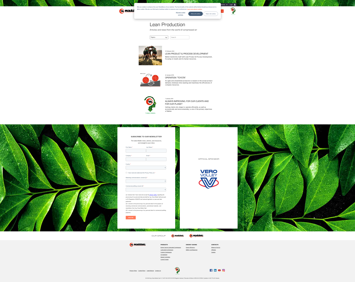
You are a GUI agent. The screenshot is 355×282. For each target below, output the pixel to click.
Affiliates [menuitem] (213, 249)
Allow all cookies (195, 14)
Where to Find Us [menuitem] (215, 247)
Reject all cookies (211, 14)
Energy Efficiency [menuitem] (190, 247)
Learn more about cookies (194, 9)
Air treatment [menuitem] (164, 254)
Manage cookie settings (180, 14)
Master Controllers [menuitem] (165, 257)
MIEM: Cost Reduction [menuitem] (191, 249)
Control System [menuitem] (165, 259)
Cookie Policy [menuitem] (142, 270)
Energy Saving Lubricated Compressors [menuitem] (171, 247)
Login (231, 4)
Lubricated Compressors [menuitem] (167, 249)
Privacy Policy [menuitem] (133, 270)
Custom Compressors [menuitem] (166, 252)
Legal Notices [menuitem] (150, 270)
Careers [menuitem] (213, 252)
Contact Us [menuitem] (158, 270)
